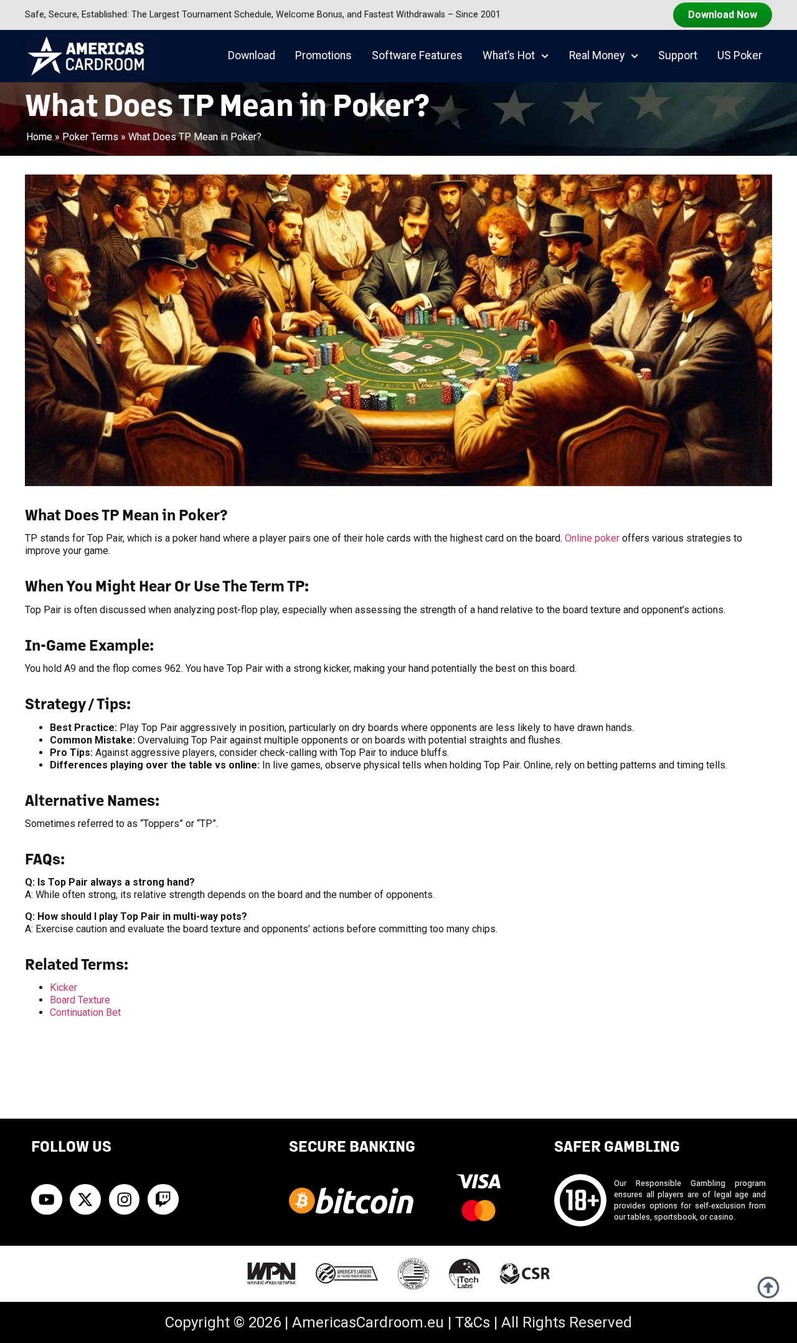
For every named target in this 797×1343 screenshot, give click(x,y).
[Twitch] (163, 1199)
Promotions (323, 55)
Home (39, 137)
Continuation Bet (85, 1012)
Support (677, 55)
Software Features (417, 55)
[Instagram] (124, 1199)
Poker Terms (90, 137)
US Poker (739, 55)
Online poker (592, 538)
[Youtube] (46, 1199)
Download (251, 55)
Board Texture (80, 1000)
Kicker (63, 987)
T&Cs (472, 1322)
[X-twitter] (85, 1199)
